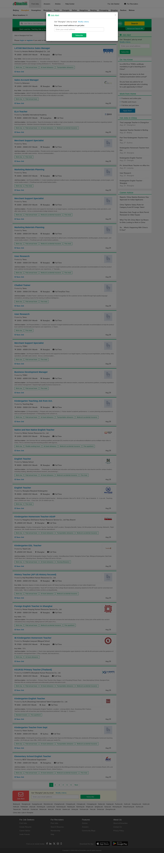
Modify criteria (83, 22)
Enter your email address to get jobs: (69, 25)
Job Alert (54, 15)
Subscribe (79, 35)
